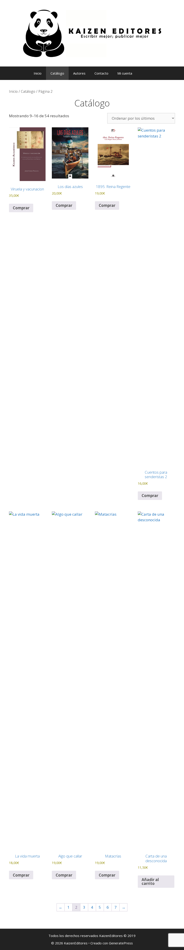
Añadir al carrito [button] (150, 881)
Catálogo (57, 73)
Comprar (21, 207)
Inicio (38, 73)
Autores (79, 73)
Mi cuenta (124, 73)
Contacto (101, 73)
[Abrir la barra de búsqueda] (148, 73)
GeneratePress (121, 943)
